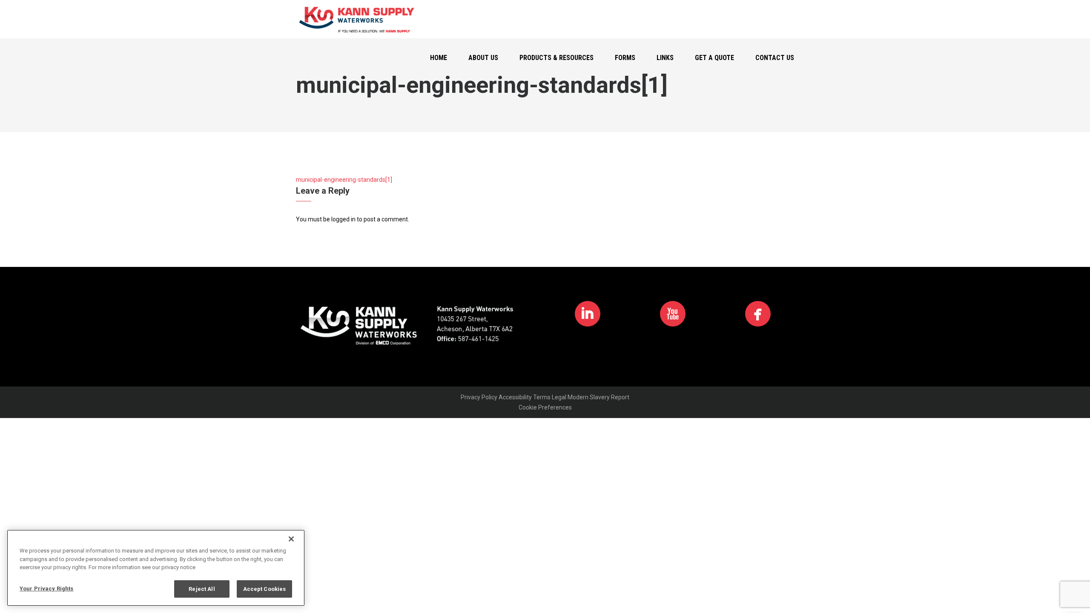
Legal (559, 397)
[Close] (291, 539)
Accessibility (515, 397)
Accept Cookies (264, 588)
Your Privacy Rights (46, 588)
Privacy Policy (479, 397)
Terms (542, 397)
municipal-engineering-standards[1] (344, 179)
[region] (156, 568)
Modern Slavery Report (598, 397)
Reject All (202, 588)
